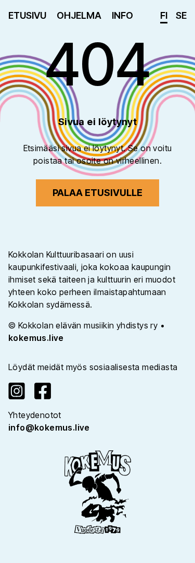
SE (181, 15)
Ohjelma (79, 15)
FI (163, 15)
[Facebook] (42, 391)
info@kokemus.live (49, 427)
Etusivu (27, 15)
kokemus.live (36, 338)
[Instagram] (16, 391)
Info (122, 15)
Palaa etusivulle (97, 192)
